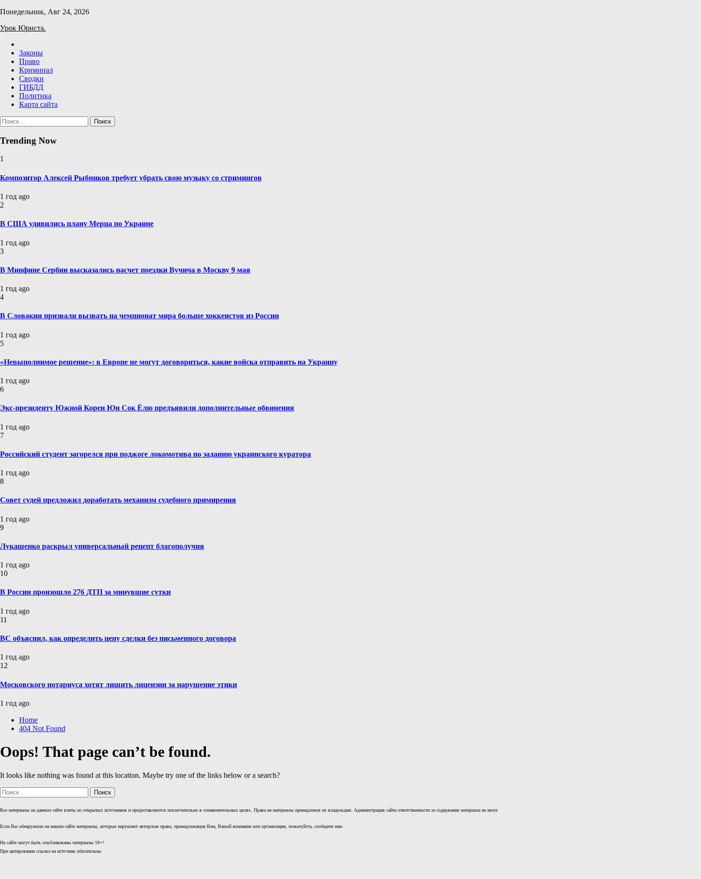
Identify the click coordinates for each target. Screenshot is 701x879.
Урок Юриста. (23, 28)
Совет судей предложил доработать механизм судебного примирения (118, 500)
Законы (31, 53)
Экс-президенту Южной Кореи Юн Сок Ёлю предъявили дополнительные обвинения (147, 408)
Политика (35, 96)
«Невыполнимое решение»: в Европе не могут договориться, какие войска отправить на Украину (169, 362)
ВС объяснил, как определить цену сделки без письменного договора (118, 638)
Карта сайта (38, 104)
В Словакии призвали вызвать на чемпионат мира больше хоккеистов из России (139, 316)
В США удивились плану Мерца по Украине (77, 224)
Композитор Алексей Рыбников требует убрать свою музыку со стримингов (131, 178)
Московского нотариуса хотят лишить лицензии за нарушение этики (118, 684)
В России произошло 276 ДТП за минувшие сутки (85, 592)
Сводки (31, 78)
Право (29, 61)
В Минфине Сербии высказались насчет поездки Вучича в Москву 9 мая (125, 270)
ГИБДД (31, 87)
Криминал (36, 70)
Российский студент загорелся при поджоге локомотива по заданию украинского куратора (155, 454)
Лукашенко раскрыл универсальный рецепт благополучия (102, 546)
